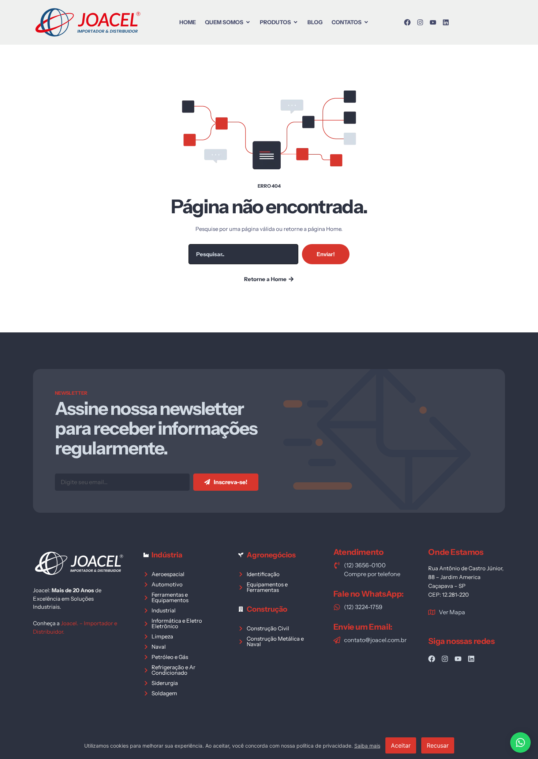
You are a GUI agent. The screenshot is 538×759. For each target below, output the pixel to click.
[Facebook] (407, 22)
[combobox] (243, 254)
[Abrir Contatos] (366, 22)
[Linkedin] (445, 22)
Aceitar (401, 745)
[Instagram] (420, 22)
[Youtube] (433, 22)
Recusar (438, 745)
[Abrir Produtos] (295, 22)
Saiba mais (367, 746)
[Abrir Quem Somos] (248, 22)
